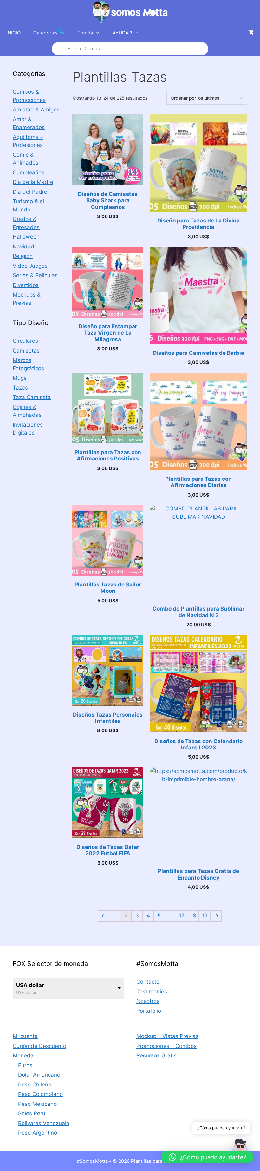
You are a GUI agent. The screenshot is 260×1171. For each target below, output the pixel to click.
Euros (25, 1065)
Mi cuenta (25, 1036)
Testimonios (151, 991)
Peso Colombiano (40, 1094)
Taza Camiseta (32, 397)
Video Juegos (30, 266)
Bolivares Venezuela (43, 1123)
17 (182, 915)
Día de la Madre (33, 182)
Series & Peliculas (35, 275)
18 (193, 915)
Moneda (23, 1055)
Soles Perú (31, 1113)
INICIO (13, 33)
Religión (23, 256)
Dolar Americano (39, 1075)
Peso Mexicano (37, 1104)
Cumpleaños (28, 172)
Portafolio (148, 1011)
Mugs (20, 378)
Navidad (23, 246)
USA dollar (30, 985)
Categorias (45, 33)
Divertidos (26, 285)
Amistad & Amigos (36, 109)
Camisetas (26, 351)
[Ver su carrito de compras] (251, 32)
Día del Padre (30, 192)
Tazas (20, 388)
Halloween (26, 237)
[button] (207, 1157)
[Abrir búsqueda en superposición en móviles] (130, 39)
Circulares (25, 341)
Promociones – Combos (166, 1046)
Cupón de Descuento (39, 1046)
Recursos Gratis (156, 1055)
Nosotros (147, 1001)
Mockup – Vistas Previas (167, 1036)
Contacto (147, 982)
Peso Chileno (34, 1084)
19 (205, 915)
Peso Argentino (37, 1133)
